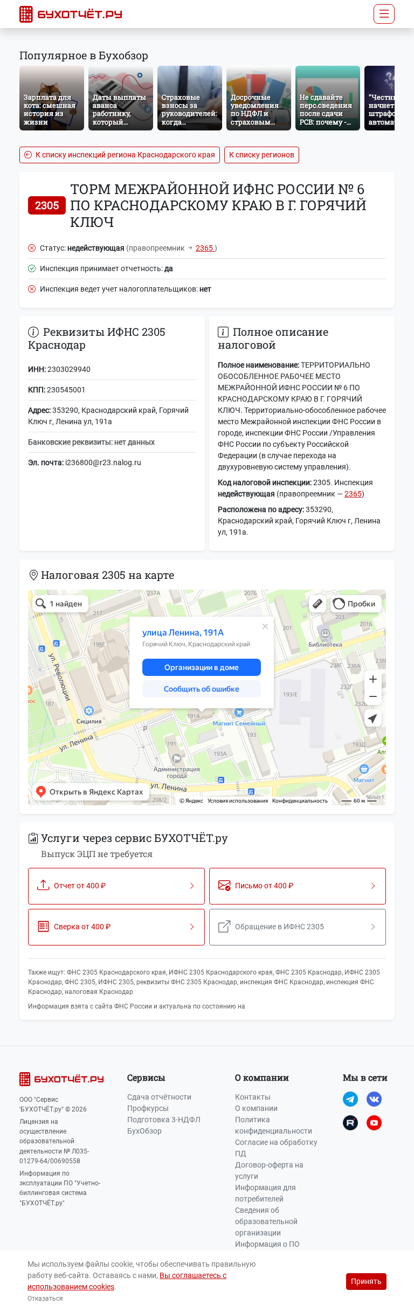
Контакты (253, 1097)
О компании (256, 1108)
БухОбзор (144, 1131)
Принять (366, 1281)
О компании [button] (262, 1077)
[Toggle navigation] (384, 14)
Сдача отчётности (159, 1097)
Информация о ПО (267, 1244)
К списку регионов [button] (261, 154)
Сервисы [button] (146, 1077)
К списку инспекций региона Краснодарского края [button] (124, 154)
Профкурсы (148, 1108)
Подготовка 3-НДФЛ (164, 1119)
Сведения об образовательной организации (266, 1221)
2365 (205, 248)
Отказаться (45, 1298)
